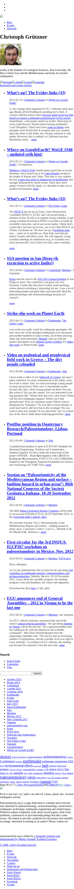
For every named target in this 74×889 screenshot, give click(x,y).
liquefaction (38, 773)
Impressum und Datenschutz (22, 869)
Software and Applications (21, 734)
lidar (25, 773)
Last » (68, 784)
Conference (7, 761)
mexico (58, 773)
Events (10, 25)
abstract (5, 756)
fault (45, 765)
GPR (46, 769)
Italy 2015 (12, 704)
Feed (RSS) (13, 875)
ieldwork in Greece (50, 377)
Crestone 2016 (15, 691)
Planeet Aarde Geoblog (49, 341)
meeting (49, 773)
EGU (2, 766)
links (30, 773)
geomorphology (29, 769)
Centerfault (54, 270)
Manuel (43, 338)
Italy (67, 769)
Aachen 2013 (14, 679)
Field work (13, 700)
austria (70, 757)
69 (53, 784)
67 (48, 784)
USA (55, 781)
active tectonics (19, 757)
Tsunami (11, 744)
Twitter (11, 884)
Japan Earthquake (16, 707)
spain (12, 782)
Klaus (12, 279)
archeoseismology (55, 756)
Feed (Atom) (14, 872)
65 (42, 784)
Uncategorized (15, 747)
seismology (4, 782)
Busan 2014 (13, 682)
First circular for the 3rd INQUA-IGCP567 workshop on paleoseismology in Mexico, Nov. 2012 (40, 546)
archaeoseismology (35, 757)
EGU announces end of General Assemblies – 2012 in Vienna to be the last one (40, 603)
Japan (2, 773)
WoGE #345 (28, 170)
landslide (18, 773)
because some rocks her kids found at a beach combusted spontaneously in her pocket (41, 116)
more (34, 139)
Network (12, 28)
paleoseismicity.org (17, 725)
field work (61, 766)
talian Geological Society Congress (40, 510)
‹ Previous (27, 784)
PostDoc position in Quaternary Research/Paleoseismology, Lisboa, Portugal (37, 429)
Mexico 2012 (14, 716)
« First (18, 784)
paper (32, 777)
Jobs (64, 371)
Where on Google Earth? (20, 750)
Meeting (66, 270)
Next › (61, 784)
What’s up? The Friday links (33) (36, 92)
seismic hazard (61, 777)
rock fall (50, 778)
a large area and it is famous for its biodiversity (43, 179)
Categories (12, 664)
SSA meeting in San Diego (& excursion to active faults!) (32, 260)
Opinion (11, 722)
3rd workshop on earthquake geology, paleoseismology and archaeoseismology (41, 573)
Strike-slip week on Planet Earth (35, 313)
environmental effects (19, 765)
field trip (52, 766)
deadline (19, 762)
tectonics (35, 781)
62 (34, 784)
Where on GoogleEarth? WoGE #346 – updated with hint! (40, 151)
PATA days (65, 558)
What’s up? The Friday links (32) (36, 198)
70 (56, 784)
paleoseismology (13, 777)
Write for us (13, 866)
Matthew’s (15, 170)
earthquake (32, 761)
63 (37, 784)
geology (4, 769)
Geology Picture (15, 769)
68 (51, 784)
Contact (11, 863)
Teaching (12, 737)
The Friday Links (57, 205)
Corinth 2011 (14, 688)
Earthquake (54, 320)
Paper (10, 728)
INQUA (18, 211)
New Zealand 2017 (17, 719)
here (33, 588)
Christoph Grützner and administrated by (30, 838)
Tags (9, 667)
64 (40, 784)
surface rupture (22, 782)
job (7, 773)
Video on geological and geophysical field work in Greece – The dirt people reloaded (38, 359)
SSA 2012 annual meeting (52, 279)
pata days (41, 777)
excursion (37, 766)
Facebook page (61, 230)
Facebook (12, 881)
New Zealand (67, 773)
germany (40, 769)
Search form (13, 661)
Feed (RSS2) (14, 878)
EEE (70, 761)
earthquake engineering (54, 761)
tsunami (45, 781)
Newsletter (13, 860)
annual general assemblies (32, 623)
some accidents (55, 127)
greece (52, 769)
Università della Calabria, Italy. (30, 517)
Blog (9, 22)
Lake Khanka (51, 173)
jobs (11, 773)
